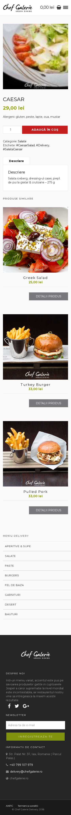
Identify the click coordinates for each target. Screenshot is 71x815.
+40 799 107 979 (21, 765)
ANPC (9, 805)
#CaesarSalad (25, 145)
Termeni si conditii (28, 805)
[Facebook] (9, 706)
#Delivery (42, 145)
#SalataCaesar (12, 149)
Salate (22, 141)
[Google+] (26, 706)
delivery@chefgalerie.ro (26, 771)
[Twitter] (17, 706)
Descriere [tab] (16, 161)
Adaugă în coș (45, 129)
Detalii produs (48, 296)
